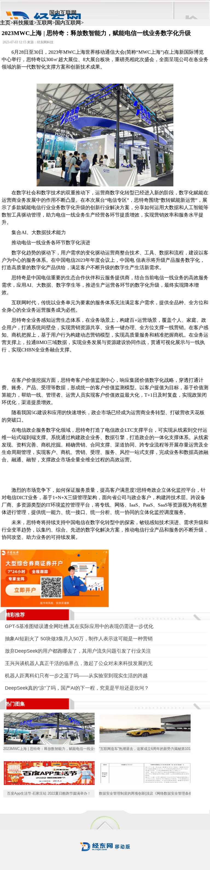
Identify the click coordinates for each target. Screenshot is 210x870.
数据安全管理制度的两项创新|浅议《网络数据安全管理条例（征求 (144, 793)
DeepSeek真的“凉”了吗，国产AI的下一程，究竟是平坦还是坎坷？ (77, 688)
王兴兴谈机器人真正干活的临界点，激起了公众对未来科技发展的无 (79, 663)
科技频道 (23, 22)
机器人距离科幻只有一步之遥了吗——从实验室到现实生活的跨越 (76, 675)
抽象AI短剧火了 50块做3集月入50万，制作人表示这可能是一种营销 (79, 638)
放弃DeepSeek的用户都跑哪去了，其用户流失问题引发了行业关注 (78, 651)
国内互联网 (68, 22)
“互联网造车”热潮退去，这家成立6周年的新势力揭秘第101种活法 (144, 749)
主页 (5, 22)
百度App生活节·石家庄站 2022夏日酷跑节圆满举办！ (49, 793)
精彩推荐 (15, 615)
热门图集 (15, 704)
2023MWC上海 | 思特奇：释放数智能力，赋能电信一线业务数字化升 (49, 749)
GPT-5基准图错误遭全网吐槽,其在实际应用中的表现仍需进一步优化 (79, 626)
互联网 (44, 22)
